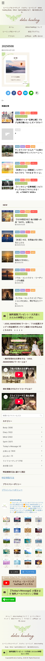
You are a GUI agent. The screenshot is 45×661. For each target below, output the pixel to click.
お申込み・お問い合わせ (34, 36)
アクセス (11, 36)
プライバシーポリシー (12, 490)
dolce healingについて (33, 27)
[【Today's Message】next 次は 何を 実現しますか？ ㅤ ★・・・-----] (6, 542)
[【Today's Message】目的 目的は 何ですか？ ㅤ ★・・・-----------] (17, 563)
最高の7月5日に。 (22, 260)
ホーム (11, 27)
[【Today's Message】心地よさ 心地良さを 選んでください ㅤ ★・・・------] (6, 552)
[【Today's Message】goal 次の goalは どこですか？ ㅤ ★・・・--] (28, 563)
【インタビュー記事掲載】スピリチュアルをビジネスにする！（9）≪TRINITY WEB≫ (29, 189)
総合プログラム (33, 31)
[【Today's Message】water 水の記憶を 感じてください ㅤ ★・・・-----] (6, 531)
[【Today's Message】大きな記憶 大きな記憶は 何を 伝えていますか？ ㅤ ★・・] (17, 552)
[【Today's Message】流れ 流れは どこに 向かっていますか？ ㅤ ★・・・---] (28, 542)
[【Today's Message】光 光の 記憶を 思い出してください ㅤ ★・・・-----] (38, 542)
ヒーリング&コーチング (11, 31)
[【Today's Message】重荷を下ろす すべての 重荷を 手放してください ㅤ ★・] (6, 563)
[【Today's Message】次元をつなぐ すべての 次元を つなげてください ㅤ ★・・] (17, 542)
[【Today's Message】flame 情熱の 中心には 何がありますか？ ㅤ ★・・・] (38, 531)
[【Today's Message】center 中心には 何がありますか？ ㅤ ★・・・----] (17, 531)
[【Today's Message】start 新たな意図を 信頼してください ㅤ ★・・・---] (28, 520)
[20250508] (25, 93)
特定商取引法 (8, 478)
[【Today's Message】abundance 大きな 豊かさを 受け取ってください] (38, 563)
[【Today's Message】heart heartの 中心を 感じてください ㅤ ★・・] (28, 531)
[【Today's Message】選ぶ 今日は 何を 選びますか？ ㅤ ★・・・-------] (38, 520)
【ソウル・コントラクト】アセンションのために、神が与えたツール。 (29, 301)
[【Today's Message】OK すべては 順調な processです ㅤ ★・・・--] (6, 520)
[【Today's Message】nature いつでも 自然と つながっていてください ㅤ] (38, 552)
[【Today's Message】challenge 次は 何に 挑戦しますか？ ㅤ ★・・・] (28, 552)
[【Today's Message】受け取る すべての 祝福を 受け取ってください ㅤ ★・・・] (17, 520)
